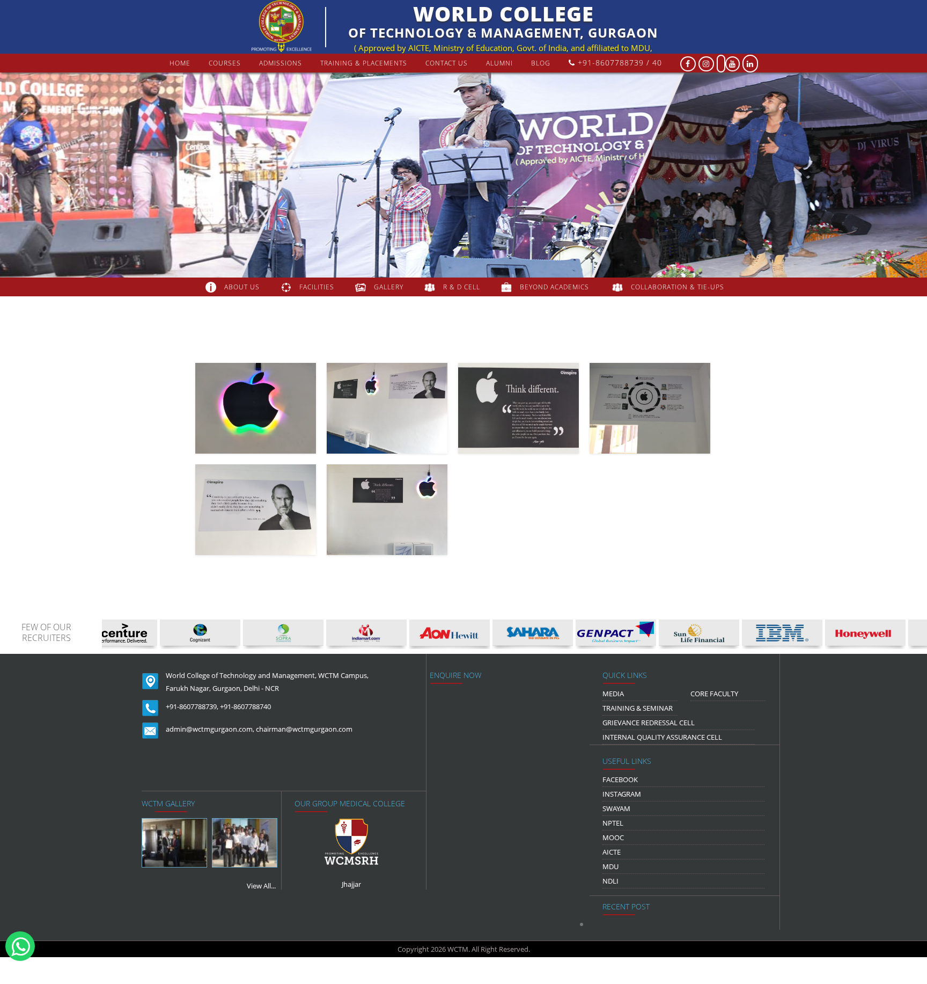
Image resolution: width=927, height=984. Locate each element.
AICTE (611, 852)
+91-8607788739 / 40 (618, 62)
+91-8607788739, (192, 706)
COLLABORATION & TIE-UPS (677, 286)
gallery (388, 286)
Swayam (616, 808)
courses (225, 63)
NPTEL (612, 823)
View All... (261, 886)
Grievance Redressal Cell (648, 722)
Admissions (280, 63)
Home (180, 63)
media (613, 693)
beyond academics (555, 286)
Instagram (621, 794)
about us (242, 286)
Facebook (620, 779)
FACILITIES (316, 286)
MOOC (613, 837)
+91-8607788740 (245, 706)
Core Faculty (714, 693)
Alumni (499, 63)
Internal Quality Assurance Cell (662, 737)
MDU (610, 866)
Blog (540, 63)
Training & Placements (363, 63)
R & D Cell (461, 286)
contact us (446, 63)
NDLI (610, 881)
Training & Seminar (637, 708)
